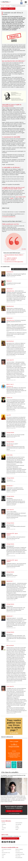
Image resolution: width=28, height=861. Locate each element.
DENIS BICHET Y (9, 289)
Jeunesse (4, 827)
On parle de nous (19, 852)
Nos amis (18, 850)
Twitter (5, 842)
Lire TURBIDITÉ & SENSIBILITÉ (11, 258)
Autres (17, 829)
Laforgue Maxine (10, 432)
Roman (3, 822)
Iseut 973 (8, 415)
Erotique (17, 827)
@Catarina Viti (9, 386)
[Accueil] (6, 2)
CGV (3, 857)
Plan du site (18, 855)
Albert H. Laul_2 (10, 384)
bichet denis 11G (10, 360)
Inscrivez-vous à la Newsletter (14, 811)
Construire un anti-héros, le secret (18, 5)
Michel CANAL (9, 455)
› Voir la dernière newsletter (13, 813)
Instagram (12, 842)
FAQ (2, 850)
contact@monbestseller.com (8, 216)
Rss (14, 842)
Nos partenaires (19, 857)
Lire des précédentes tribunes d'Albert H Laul (14, 255)
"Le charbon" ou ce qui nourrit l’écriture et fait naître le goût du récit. (13, 776)
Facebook (3, 842)
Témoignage (18, 824)
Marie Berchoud (10, 306)
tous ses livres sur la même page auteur (14, 261)
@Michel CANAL (9, 445)
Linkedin (10, 842)
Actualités (8, 5)
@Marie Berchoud (10, 291)
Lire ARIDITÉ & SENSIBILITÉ (10, 260)
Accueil (2, 5)
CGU (3, 855)
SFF (2, 826)
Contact (3, 854)
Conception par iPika (20, 854)
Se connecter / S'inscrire (21, 1)
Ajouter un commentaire (20, 269)
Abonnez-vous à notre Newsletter (10, 838)
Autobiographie (19, 822)
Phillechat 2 (9, 281)
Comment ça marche (6, 849)
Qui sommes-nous (6, 852)
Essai (3, 829)
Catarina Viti (9, 397)
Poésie (17, 826)
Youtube (7, 842)
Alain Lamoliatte (10, 645)
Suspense (4, 824)
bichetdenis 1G (9, 272)
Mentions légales (19, 849)
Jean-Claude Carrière (21, 197)
